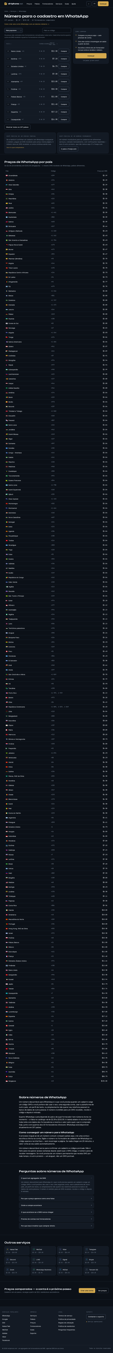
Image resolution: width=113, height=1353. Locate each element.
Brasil (9, 864)
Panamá (10, 420)
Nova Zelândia (12, 1058)
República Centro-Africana (17, 272)
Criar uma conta (88, 1291)
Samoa (9, 222)
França (13, 104)
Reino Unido (16, 51)
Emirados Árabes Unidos (16, 961)
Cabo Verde (11, 582)
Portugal (10, 924)
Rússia (9, 855)
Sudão (9, 573)
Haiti (9, 873)
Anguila (10, 333)
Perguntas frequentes (66, 1330)
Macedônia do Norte (15, 919)
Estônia (14, 59)
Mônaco (10, 605)
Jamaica (10, 753)
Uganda (10, 531)
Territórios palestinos (15, 628)
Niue (9, 203)
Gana (9, 527)
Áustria (10, 1044)
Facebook (6, 1340)
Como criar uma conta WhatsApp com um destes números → (26, 24)
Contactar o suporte (97, 1317)
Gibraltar (10, 1053)
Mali (8, 808)
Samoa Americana (14, 342)
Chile (9, 702)
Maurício (10, 462)
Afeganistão (12, 282)
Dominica (10, 300)
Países (37, 4)
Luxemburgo (12, 1012)
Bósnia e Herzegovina (15, 739)
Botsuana (11, 226)
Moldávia (10, 841)
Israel (9, 933)
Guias (67, 4)
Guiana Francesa (13, 480)
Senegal (10, 522)
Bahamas (10, 235)
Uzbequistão (12, 369)
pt (94, 4)
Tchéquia (10, 896)
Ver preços (102, 1291)
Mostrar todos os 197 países (17, 127)
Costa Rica (11, 905)
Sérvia (9, 1039)
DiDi (3, 1323)
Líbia (9, 711)
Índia (9, 1067)
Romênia (10, 781)
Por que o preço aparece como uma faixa (56, 1198)
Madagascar (12, 351)
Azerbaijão (11, 610)
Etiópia (10, 194)
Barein (9, 697)
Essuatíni (10, 416)
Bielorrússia (11, 799)
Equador (10, 254)
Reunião (10, 591)
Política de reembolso (66, 1326)
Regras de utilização (66, 1323)
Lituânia (10, 892)
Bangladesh (11, 716)
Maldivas (10, 467)
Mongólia (10, 360)
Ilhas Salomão (12, 185)
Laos (9, 624)
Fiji (8, 286)
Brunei (9, 249)
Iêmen (9, 790)
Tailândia (10, 1002)
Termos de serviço (65, 1316)
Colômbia (10, 356)
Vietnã (9, 762)
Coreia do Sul (12, 323)
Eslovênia (11, 721)
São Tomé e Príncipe (15, 596)
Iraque (9, 383)
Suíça (9, 1076)
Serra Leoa (11, 425)
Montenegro (12, 503)
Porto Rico (11, 693)
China (9, 767)
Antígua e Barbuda (14, 231)
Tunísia (10, 540)
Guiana (9, 559)
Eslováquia (11, 952)
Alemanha (15, 81)
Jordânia (10, 430)
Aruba (9, 670)
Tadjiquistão (12, 619)
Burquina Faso (12, 637)
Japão (9, 984)
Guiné (9, 804)
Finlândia (10, 965)
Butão (9, 402)
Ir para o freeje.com (69, 149)
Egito (9, 1030)
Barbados (11, 291)
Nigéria (10, 614)
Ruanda (10, 319)
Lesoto (10, 309)
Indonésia (11, 836)
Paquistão (11, 748)
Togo (9, 550)
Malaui (9, 314)
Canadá (10, 1026)
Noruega (10, 328)
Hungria (10, 831)
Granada (10, 305)
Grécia (9, 868)
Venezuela (11, 758)
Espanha (14, 112)
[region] (56, 626)
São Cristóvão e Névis (15, 674)
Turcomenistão (13, 476)
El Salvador (11, 661)
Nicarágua (11, 545)
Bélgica (10, 1062)
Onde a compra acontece (56, 1205)
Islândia (10, 564)
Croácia (10, 744)
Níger (9, 439)
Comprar (65, 51)
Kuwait (10, 979)
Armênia (10, 393)
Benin (9, 397)
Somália (10, 448)
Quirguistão (11, 975)
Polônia (14, 89)
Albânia (10, 1007)
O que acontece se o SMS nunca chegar (56, 1212)
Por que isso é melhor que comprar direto (56, 1226)
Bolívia (9, 642)
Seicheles (11, 513)
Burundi (10, 406)
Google (5, 1319)
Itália (9, 1035)
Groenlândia (11, 175)
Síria (9, 189)
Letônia (14, 74)
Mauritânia (11, 199)
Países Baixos (16, 97)
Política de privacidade (66, 1319)
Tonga (9, 337)
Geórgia (10, 887)
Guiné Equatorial (13, 490)
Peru (9, 651)
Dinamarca (11, 915)
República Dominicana (15, 707)
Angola (10, 263)
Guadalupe (11, 471)
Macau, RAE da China (15, 776)
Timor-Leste (12, 268)
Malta (9, 730)
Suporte (33, 1333)
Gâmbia (10, 785)
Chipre (9, 725)
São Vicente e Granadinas (17, 240)
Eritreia (10, 679)
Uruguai (10, 633)
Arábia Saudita (12, 388)
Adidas (4, 1333)
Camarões (11, 379)
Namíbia (10, 568)
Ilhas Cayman (12, 499)
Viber (4, 1337)
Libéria (9, 208)
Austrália (10, 1072)
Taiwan (10, 989)
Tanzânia (10, 688)
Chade (9, 795)
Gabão (9, 457)
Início (6, 11)
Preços (29, 4)
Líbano (9, 346)
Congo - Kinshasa (14, 453)
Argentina (11, 818)
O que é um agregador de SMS (56, 1178)
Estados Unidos (17, 66)
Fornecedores (47, 4)
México (10, 947)
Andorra (10, 180)
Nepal (9, 365)
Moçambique (12, 536)
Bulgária (10, 878)
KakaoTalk (6, 1326)
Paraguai (10, 822)
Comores (10, 647)
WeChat (5, 1330)
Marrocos (11, 734)
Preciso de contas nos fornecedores (56, 1219)
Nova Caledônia (13, 517)
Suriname (10, 443)
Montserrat (11, 508)
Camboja (10, 850)
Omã (9, 665)
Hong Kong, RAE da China (17, 929)
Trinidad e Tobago (14, 411)
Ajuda (74, 4)
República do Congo (15, 577)
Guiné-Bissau (12, 434)
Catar (9, 600)
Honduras (11, 656)
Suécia (9, 1021)
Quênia (10, 771)
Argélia (10, 587)
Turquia (10, 1049)
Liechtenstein (12, 374)
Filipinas (10, 901)
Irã (8, 684)
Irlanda (10, 910)
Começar (104, 4)
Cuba (9, 554)
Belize (9, 296)
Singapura (11, 1081)
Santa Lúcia (11, 485)
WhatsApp (6, 1316)
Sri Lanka (10, 277)
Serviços (59, 4)
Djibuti (9, 494)
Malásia (10, 882)
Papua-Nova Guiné (14, 245)
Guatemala (11, 217)
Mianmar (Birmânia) (14, 259)
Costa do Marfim (13, 813)
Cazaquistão (16, 119)
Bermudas (11, 212)
